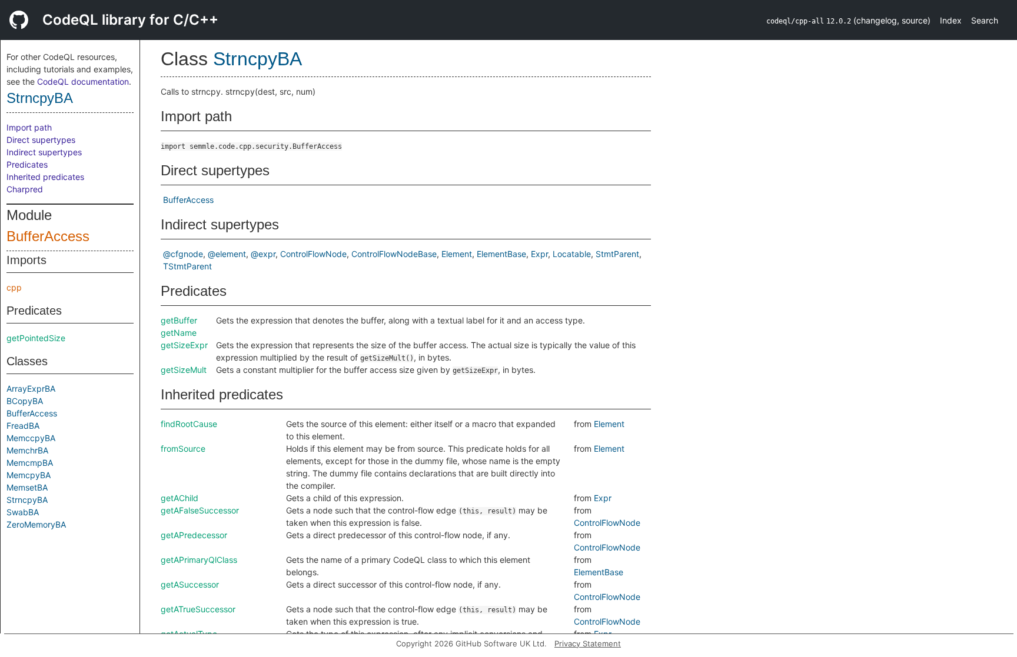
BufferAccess (47, 236)
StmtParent (617, 254)
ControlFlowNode (313, 254)
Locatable (572, 254)
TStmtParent (187, 266)
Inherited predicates (45, 177)
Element (456, 254)
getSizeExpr (184, 345)
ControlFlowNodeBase (394, 254)
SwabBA (22, 512)
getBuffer (179, 320)
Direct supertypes (40, 140)
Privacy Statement (587, 643)
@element (227, 254)
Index (951, 20)
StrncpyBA (39, 98)
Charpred (24, 189)
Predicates (27, 164)
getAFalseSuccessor (200, 510)
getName (179, 333)
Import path (29, 127)
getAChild (179, 498)
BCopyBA (24, 401)
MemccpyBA (30, 438)
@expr (263, 254)
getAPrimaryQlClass (199, 560)
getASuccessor (190, 584)
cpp (14, 287)
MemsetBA (27, 487)
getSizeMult (184, 370)
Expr (539, 254)
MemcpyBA (28, 475)
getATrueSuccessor (198, 609)
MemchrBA (27, 450)
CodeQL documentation (83, 81)
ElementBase (501, 254)
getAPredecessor (194, 535)
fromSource (183, 448)
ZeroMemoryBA (36, 524)
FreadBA (22, 426)
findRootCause (189, 424)
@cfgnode (183, 254)
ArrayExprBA (30, 388)
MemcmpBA (29, 463)
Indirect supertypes (44, 152)
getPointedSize (35, 338)
